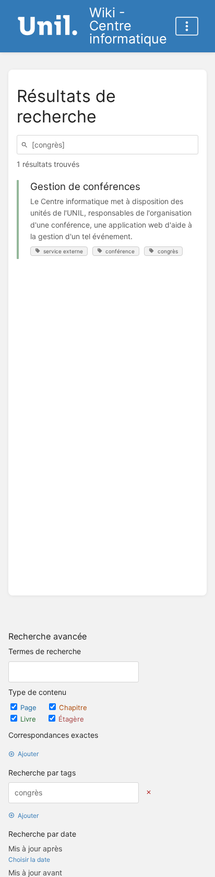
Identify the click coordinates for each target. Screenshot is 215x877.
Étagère (71, 719)
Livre (29, 719)
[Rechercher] (26, 144)
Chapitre (73, 707)
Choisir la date (29, 859)
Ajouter (28, 754)
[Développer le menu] (186, 26)
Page (29, 707)
